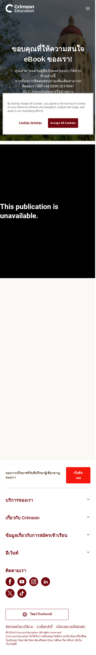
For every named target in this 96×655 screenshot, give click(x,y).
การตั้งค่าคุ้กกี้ (44, 626)
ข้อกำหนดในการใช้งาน (19, 626)
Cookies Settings (30, 122)
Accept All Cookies (63, 123)
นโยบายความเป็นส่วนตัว (70, 626)
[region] (48, 114)
